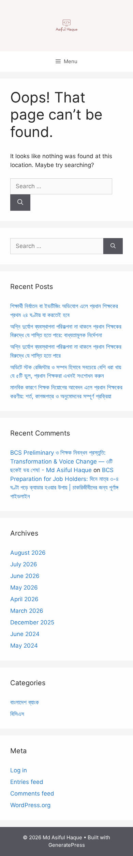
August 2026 (28, 552)
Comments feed (32, 793)
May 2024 (24, 645)
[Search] (20, 202)
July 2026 (23, 564)
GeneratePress (66, 845)
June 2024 (25, 634)
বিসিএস (17, 713)
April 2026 (24, 599)
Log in (18, 770)
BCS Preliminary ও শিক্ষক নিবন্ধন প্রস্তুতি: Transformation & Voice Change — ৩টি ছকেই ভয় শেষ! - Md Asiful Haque (61, 461)
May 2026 (24, 587)
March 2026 (26, 610)
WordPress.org (30, 805)
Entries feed (26, 781)
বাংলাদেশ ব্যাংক (24, 702)
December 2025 (32, 622)
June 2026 (25, 575)
